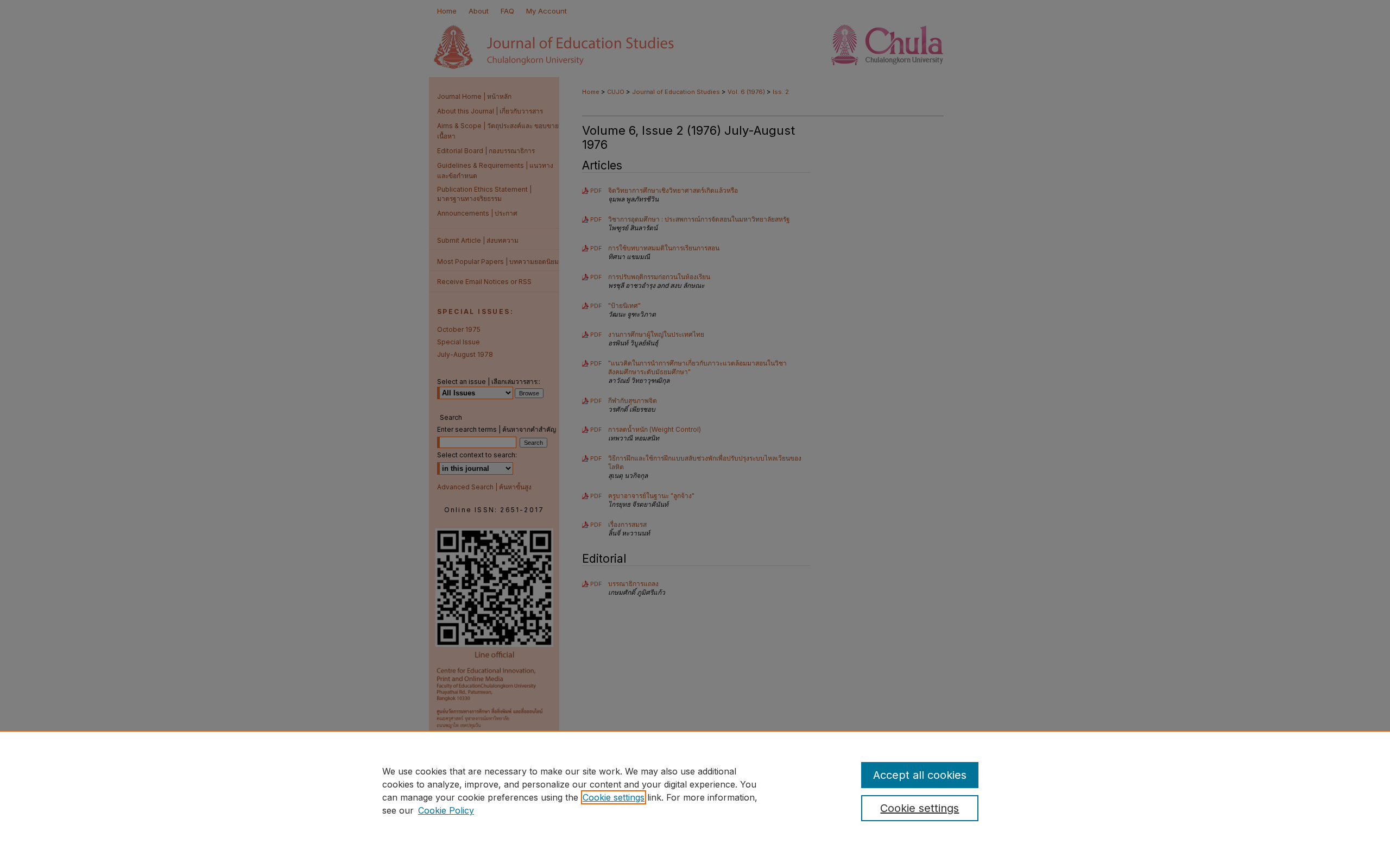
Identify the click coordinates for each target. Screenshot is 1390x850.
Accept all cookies (919, 775)
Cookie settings (614, 797)
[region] (695, 790)
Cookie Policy (446, 810)
